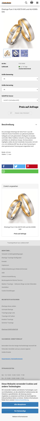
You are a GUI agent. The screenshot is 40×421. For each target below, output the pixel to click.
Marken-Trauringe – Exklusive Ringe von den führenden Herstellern (19, 285)
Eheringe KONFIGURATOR (10, 329)
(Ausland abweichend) (25, 68)
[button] (7, 166)
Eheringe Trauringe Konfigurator (11, 258)
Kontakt (4, 261)
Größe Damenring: (7, 74)
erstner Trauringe (8, 323)
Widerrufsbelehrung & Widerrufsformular (14, 269)
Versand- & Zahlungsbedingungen (12, 254)
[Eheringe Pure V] (20, 31)
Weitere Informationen (20, 416)
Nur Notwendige (20, 411)
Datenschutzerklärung (22, 400)
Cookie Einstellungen (8, 291)
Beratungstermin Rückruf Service (12, 280)
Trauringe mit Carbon (8, 316)
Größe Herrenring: (7, 85)
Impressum (5, 265)
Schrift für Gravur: (7, 96)
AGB (3, 273)
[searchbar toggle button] (26, 3)
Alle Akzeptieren (20, 404)
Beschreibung (8, 124)
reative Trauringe (8, 319)
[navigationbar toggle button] (37, 3)
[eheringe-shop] (5, 3)
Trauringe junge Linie (8, 313)
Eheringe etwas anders (9, 306)
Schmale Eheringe (7, 309)
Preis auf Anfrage (28, 107)
